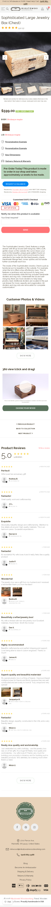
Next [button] (46, 57)
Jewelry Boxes (13, 901)
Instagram (34, 827)
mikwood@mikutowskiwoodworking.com (27, 849)
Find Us (6, 1)
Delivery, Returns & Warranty (18, 161)
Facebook (17, 827)
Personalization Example (16, 142)
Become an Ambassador (25, 867)
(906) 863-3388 (27, 855)
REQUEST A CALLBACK (15, 184)
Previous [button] (4, 57)
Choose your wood (25, 408)
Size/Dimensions (12, 155)
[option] (25, 57)
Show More (25, 356)
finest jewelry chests (36, 257)
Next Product (24, 433)
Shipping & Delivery (25, 871)
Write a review (44, 448)
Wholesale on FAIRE (17, 1)
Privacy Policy (25, 880)
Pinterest (26, 827)
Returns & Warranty (25, 876)
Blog (26, 863)
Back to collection (25, 429)
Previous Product (26, 424)
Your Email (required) (10, 218)
